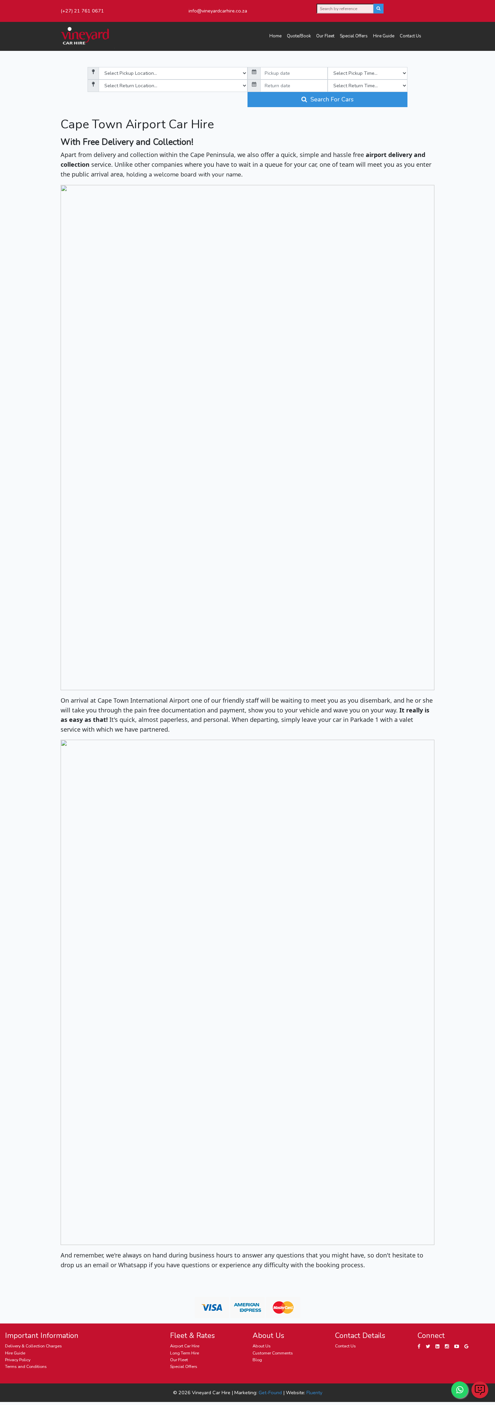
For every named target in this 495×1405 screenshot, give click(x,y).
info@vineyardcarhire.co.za (218, 10)
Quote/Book (299, 36)
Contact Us (410, 36)
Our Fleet (325, 36)
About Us (262, 1346)
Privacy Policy (17, 1360)
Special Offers (354, 36)
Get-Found (270, 1392)
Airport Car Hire (184, 1346)
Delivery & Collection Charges (33, 1346)
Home (275, 36)
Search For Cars (330, 99)
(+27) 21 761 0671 (82, 10)
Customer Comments (273, 1353)
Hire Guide (383, 36)
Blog (257, 1360)
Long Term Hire (184, 1353)
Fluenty (314, 1392)
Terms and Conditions (26, 1366)
